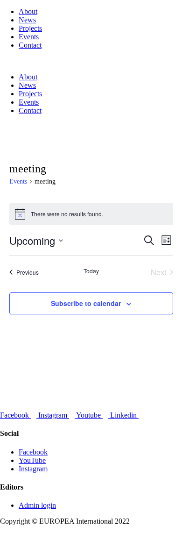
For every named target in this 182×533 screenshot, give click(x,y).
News (27, 20)
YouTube (32, 460)
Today (91, 271)
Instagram (33, 469)
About (28, 11)
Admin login (37, 505)
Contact (30, 45)
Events (29, 37)
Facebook (33, 452)
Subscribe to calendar (86, 303)
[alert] (91, 214)
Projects (30, 28)
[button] (91, 61)
